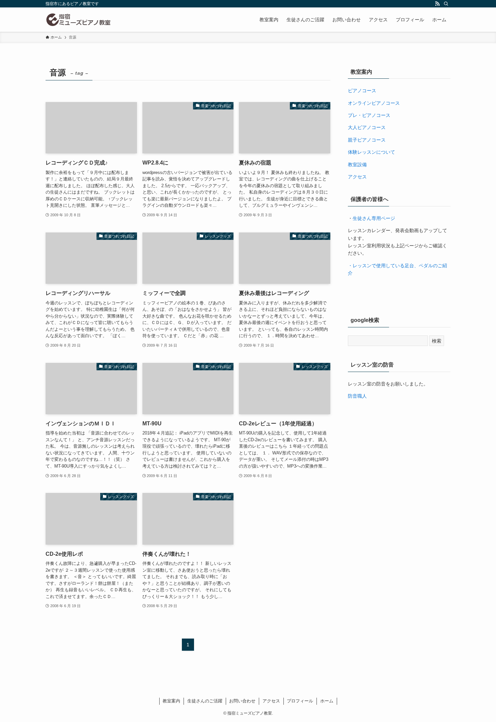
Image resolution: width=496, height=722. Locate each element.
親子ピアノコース (367, 140)
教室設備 (357, 164)
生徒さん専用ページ (374, 218)
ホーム (326, 700)
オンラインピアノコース (374, 103)
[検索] (446, 3)
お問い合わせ (242, 700)
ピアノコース (362, 90)
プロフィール (300, 700)
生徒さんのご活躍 (204, 700)
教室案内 (171, 700)
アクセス (357, 176)
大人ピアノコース (367, 127)
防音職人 (357, 396)
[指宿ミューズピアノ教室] (78, 19)
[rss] (437, 3)
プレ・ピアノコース (369, 115)
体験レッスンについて (371, 152)
